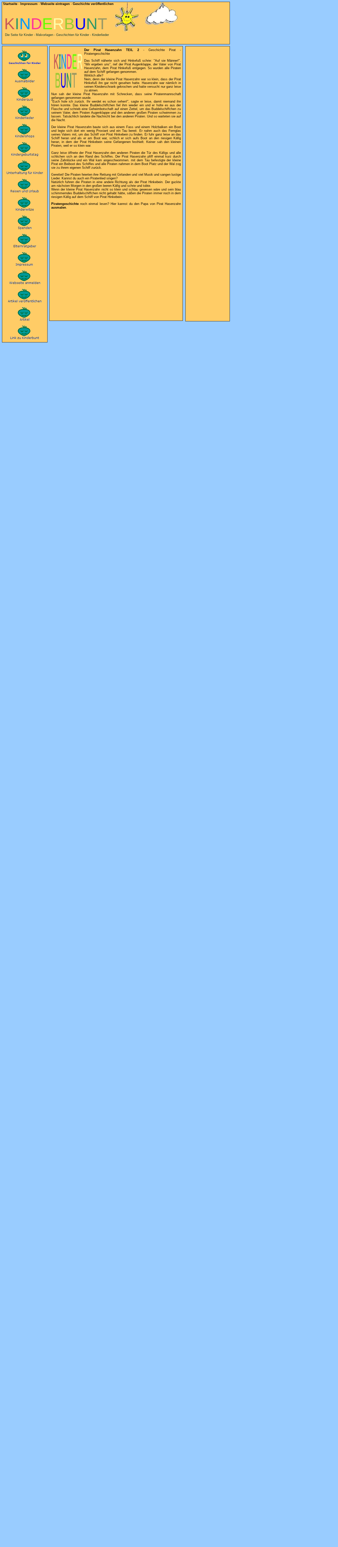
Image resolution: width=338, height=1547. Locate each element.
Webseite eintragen (55, 4)
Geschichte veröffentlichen (93, 4)
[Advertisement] (115, 215)
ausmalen (58, 207)
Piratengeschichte (65, 204)
